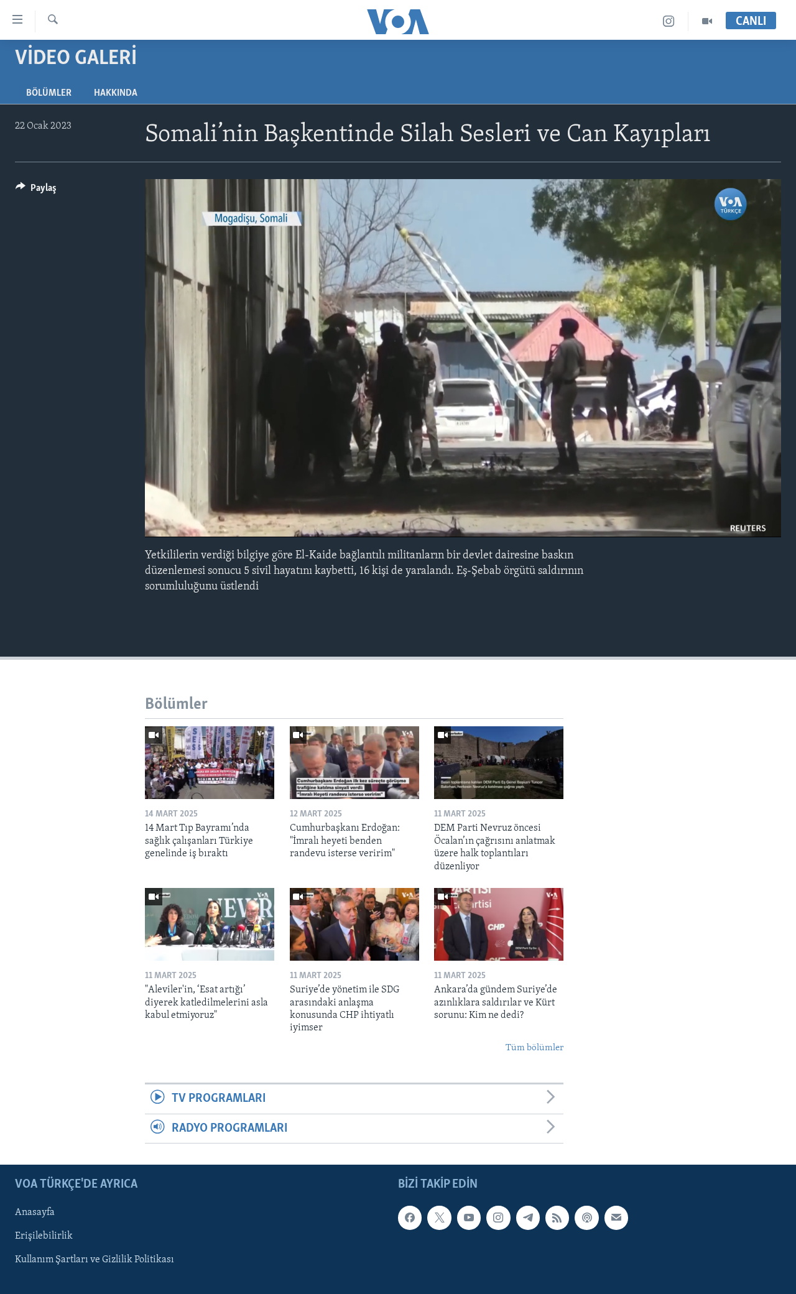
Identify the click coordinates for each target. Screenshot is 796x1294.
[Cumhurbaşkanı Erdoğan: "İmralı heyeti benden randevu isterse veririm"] (354, 762)
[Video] (707, 21)
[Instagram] (668, 21)
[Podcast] (586, 1217)
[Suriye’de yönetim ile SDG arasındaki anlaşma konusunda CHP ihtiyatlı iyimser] (354, 924)
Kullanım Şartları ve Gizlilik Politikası (94, 1260)
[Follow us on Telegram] (528, 1217)
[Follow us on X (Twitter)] (439, 1217)
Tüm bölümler (534, 1048)
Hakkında (115, 93)
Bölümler (49, 93)
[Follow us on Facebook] (410, 1217)
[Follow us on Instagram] (498, 1217)
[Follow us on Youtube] (469, 1217)
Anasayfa (35, 1213)
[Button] (36, 191)
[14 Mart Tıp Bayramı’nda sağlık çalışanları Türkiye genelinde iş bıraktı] (209, 762)
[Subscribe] (616, 1217)
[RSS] (557, 1217)
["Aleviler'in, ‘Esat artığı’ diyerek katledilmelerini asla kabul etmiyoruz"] (209, 924)
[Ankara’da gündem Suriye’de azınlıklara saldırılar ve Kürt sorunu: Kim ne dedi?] (498, 924)
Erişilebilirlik (44, 1236)
